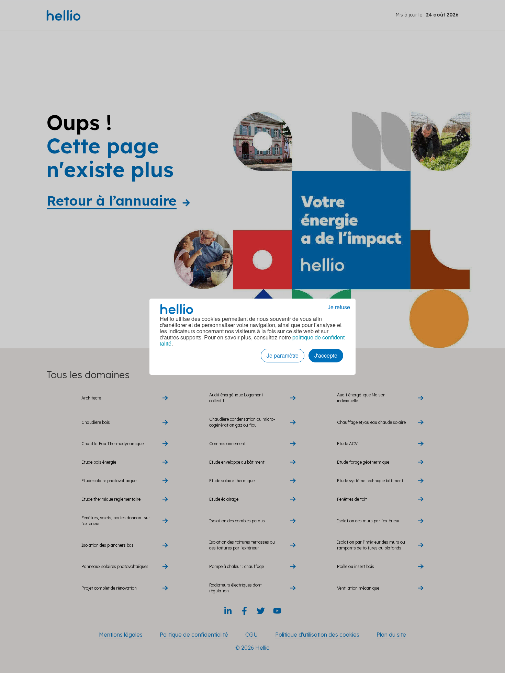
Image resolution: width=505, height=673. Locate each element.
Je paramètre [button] (283, 355)
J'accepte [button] (325, 355)
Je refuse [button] (339, 307)
